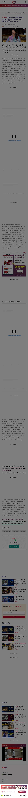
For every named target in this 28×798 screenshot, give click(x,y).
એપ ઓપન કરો (22, 792)
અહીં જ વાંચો (22, 795)
